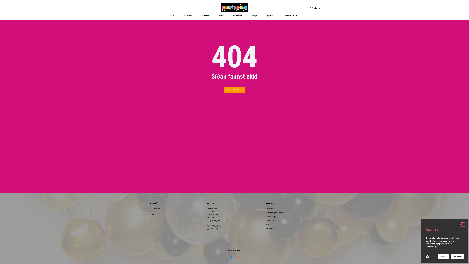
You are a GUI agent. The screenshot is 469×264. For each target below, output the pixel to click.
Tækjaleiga (271, 216)
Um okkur (270, 220)
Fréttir (269, 224)
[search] (311, 7)
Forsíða (269, 209)
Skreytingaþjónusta (275, 213)
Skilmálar (270, 228)
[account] (315, 7)
